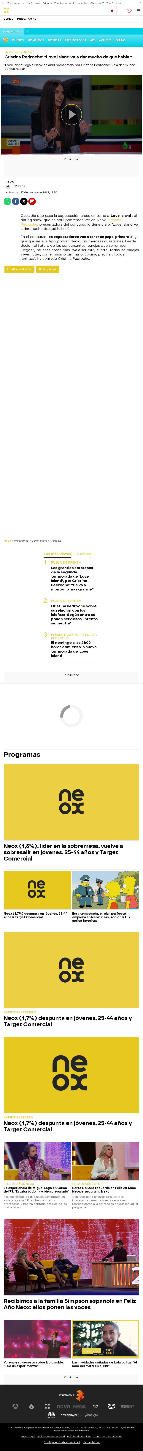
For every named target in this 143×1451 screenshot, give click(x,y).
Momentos (36, 40)
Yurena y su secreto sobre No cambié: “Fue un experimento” (34, 1364)
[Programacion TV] (121, 10)
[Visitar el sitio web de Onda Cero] (111, 1406)
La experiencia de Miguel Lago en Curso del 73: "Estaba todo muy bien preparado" (36, 1189)
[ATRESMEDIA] (71, 1395)
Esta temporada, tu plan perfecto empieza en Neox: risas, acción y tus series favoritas (101, 917)
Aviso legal (28, 1436)
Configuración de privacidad (62, 1442)
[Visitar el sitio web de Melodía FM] (51, 1415)
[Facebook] (8, 187)
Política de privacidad (51, 1436)
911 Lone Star (80, 3)
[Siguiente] (140, 3)
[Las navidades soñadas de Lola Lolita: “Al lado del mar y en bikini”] (105, 1339)
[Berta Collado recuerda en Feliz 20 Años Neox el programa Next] (105, 1161)
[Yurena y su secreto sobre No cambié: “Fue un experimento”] (37, 1339)
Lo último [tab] (83, 554)
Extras (120, 40)
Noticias (54, 40)
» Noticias (54, 540)
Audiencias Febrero (20, 1012)
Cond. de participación (107, 1436)
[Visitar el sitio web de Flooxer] (91, 1415)
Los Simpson (33, 3)
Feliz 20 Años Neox (19, 1184)
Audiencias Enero (18, 1117)
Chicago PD (97, 3)
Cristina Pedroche (19, 269)
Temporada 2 (12, 32)
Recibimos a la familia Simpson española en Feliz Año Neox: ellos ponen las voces (70, 1304)
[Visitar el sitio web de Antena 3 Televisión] (15, 1406)
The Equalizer (114, 3)
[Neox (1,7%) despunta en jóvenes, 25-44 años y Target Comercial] (37, 890)
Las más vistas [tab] (57, 554)
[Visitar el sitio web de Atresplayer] (71, 1415)
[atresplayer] (129, 10)
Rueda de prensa (66, 562)
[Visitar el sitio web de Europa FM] (127, 1406)
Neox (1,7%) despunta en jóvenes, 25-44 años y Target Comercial (35, 915)
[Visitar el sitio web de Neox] (47, 1406)
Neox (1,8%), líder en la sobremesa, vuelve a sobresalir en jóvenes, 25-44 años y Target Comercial (63, 852)
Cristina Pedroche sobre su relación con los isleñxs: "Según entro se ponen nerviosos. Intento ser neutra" (74, 614)
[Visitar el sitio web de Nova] (63, 1406)
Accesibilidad (91, 1442)
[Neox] (19, 11)
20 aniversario (15, 3)
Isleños (18, 40)
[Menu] (138, 10)
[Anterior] (3, 3)
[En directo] (112, 10)
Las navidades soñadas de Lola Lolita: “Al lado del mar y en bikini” (104, 1364)
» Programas (20, 540)
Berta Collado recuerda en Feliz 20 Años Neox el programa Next (104, 1189)
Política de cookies (79, 1436)
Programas (26, 19)
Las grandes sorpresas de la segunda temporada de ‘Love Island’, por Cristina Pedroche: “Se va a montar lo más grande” (72, 578)
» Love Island (38, 540)
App (92, 40)
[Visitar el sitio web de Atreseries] (95, 1406)
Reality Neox (48, 269)
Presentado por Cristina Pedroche (74, 636)
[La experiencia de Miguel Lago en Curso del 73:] (37, 1161)
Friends (47, 3)
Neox (7, 540)
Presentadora (75, 40)
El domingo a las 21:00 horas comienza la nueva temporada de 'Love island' (74, 649)
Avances (105, 40)
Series (8, 19)
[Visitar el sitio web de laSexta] (31, 1406)
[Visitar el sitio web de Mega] (79, 1406)
